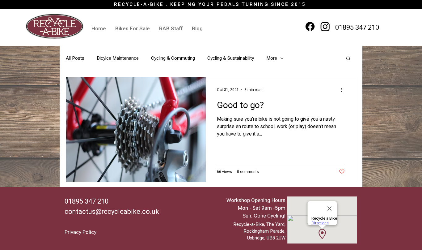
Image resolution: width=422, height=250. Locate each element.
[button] (348, 59)
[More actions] (344, 89)
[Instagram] (325, 26)
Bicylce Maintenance (118, 58)
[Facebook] (310, 26)
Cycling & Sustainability (230, 58)
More (271, 58)
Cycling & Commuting (173, 58)
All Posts (75, 58)
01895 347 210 (357, 27)
